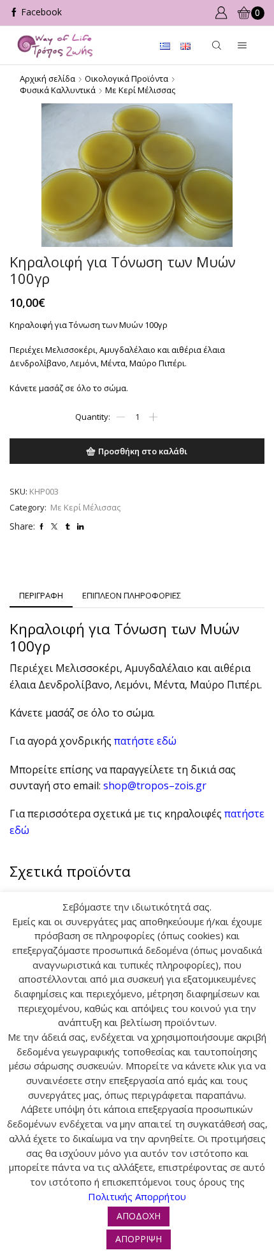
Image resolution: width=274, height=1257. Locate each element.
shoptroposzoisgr (154, 785)
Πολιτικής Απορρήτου (137, 1196)
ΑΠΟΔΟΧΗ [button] (139, 1216)
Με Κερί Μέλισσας (140, 90)
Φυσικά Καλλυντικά (58, 90)
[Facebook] (36, 13)
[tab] (41, 595)
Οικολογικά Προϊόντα (126, 78)
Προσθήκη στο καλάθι (142, 451)
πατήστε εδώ (146, 741)
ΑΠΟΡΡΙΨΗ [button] (138, 1239)
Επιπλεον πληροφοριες (131, 595)
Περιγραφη (41, 595)
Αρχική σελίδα (47, 78)
